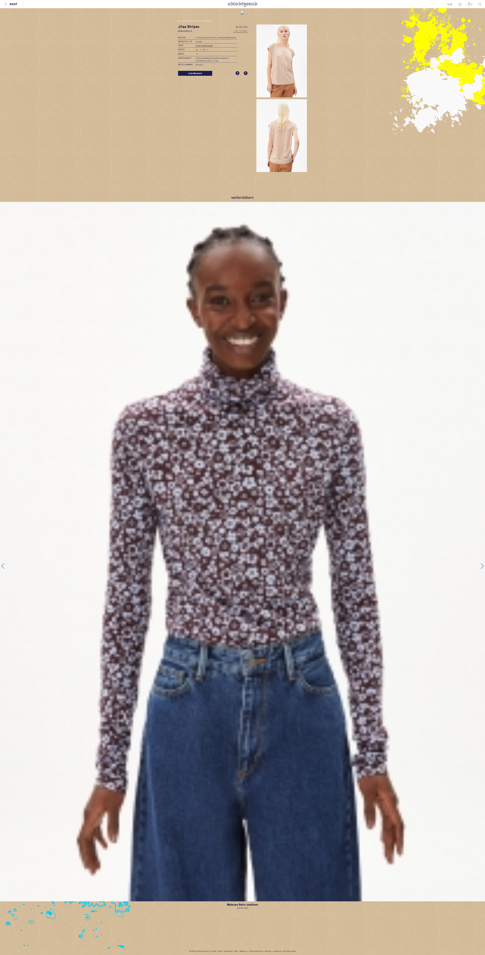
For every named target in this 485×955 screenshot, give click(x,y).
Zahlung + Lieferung (273, 951)
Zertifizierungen (289, 951)
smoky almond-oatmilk (204, 45)
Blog (449, 4)
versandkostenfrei (240, 32)
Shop (13, 4)
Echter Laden (216, 951)
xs (197, 49)
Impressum (228, 951)
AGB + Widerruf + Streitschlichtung (248, 951)
